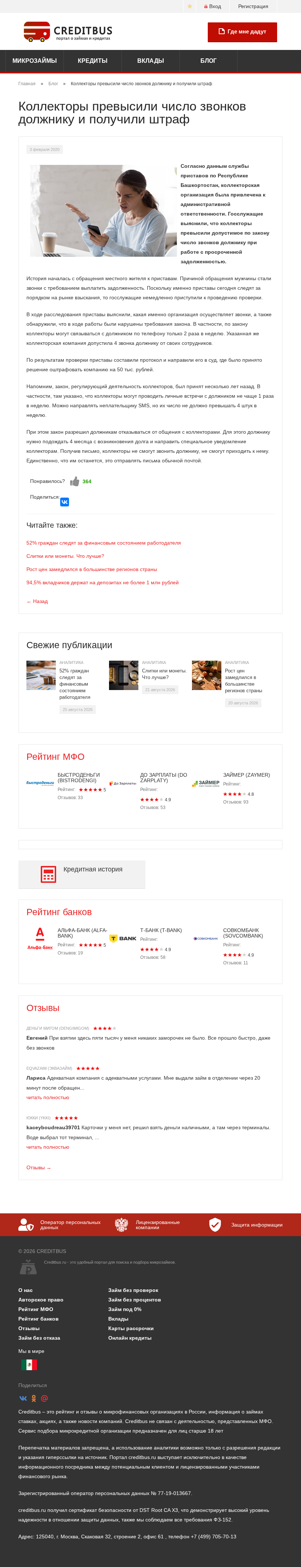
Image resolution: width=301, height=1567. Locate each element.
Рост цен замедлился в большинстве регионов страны (91, 569)
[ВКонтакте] (64, 502)
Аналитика (71, 662)
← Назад (37, 601)
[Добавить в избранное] (189, 6)
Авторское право (41, 1300)
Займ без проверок (133, 1290)
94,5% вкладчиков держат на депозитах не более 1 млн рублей (102, 582)
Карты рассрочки (131, 1328)
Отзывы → (38, 1167)
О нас (25, 1290)
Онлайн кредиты (130, 1338)
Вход (215, 6)
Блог (208, 61)
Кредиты (93, 61)
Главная (27, 83)
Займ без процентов (134, 1300)
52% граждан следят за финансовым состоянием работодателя (103, 543)
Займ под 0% (124, 1309)
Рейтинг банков (59, 912)
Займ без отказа (39, 1338)
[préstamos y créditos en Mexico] (29, 1365)
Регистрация (253, 6)
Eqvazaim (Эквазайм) (49, 1068)
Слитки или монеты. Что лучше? (65, 556)
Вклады (150, 61)
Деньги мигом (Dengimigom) (57, 1028)
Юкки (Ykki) (38, 1118)
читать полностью (47, 1097)
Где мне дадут (247, 31)
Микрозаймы (34, 61)
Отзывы (42, 1008)
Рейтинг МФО (55, 756)
